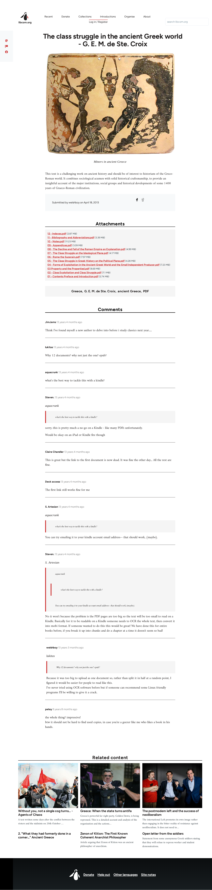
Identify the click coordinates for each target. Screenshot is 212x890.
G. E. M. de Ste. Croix (100, 291)
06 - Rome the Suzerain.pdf (63, 257)
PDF (146, 291)
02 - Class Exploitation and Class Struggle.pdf (74, 272)
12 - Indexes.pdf (56, 233)
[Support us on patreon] (6, 46)
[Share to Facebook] (137, 199)
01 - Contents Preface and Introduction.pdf (72, 276)
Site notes (148, 875)
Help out (103, 875)
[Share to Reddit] (142, 199)
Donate (88, 875)
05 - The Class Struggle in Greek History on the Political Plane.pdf (86, 260)
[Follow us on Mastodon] (6, 40)
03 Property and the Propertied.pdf (68, 268)
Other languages (125, 875)
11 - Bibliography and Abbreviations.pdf (70, 237)
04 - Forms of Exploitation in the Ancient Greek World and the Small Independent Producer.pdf (103, 264)
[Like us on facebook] (6, 52)
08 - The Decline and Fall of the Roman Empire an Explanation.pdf (86, 249)
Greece (76, 291)
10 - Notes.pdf (55, 241)
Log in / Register (98, 21)
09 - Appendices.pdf (59, 245)
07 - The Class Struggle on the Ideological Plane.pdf (77, 253)
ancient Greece (129, 291)
